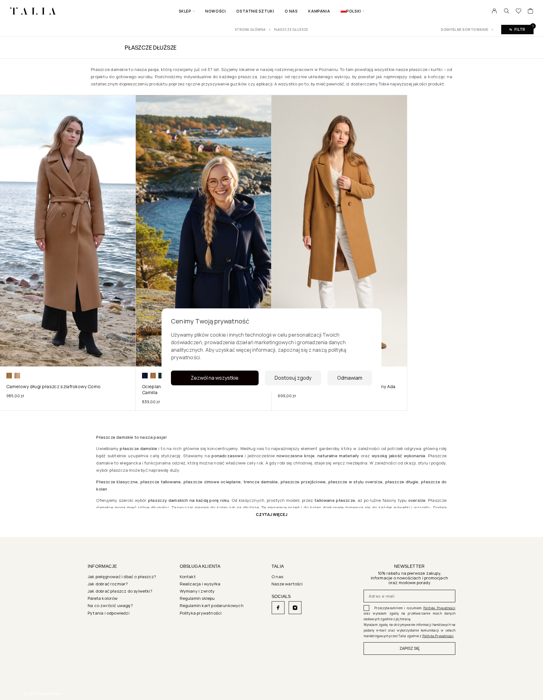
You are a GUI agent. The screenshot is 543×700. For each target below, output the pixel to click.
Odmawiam (349, 377)
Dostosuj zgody (293, 377)
